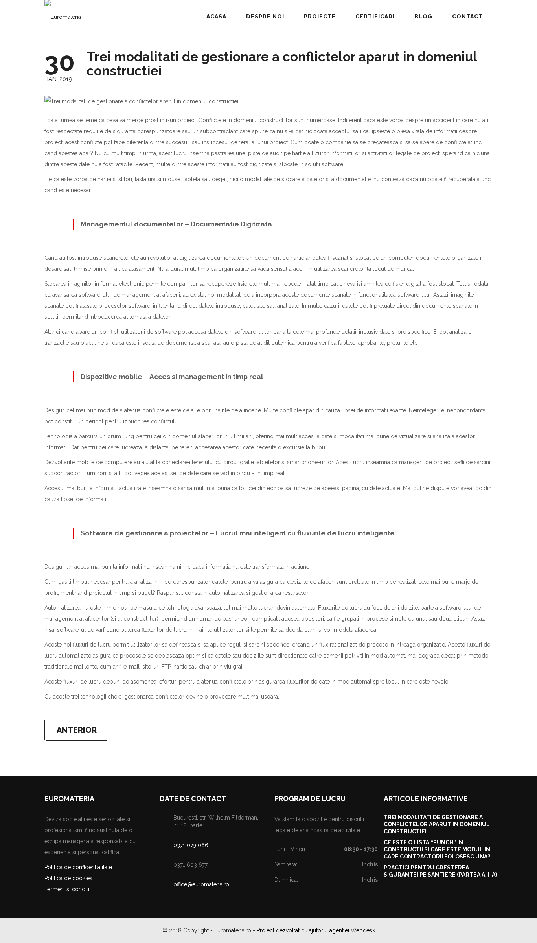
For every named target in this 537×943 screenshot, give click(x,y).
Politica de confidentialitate (78, 867)
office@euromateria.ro (201, 884)
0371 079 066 (190, 845)
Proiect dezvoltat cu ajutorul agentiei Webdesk (316, 930)
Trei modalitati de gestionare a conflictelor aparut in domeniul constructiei (281, 64)
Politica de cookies (68, 878)
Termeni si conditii (67, 889)
